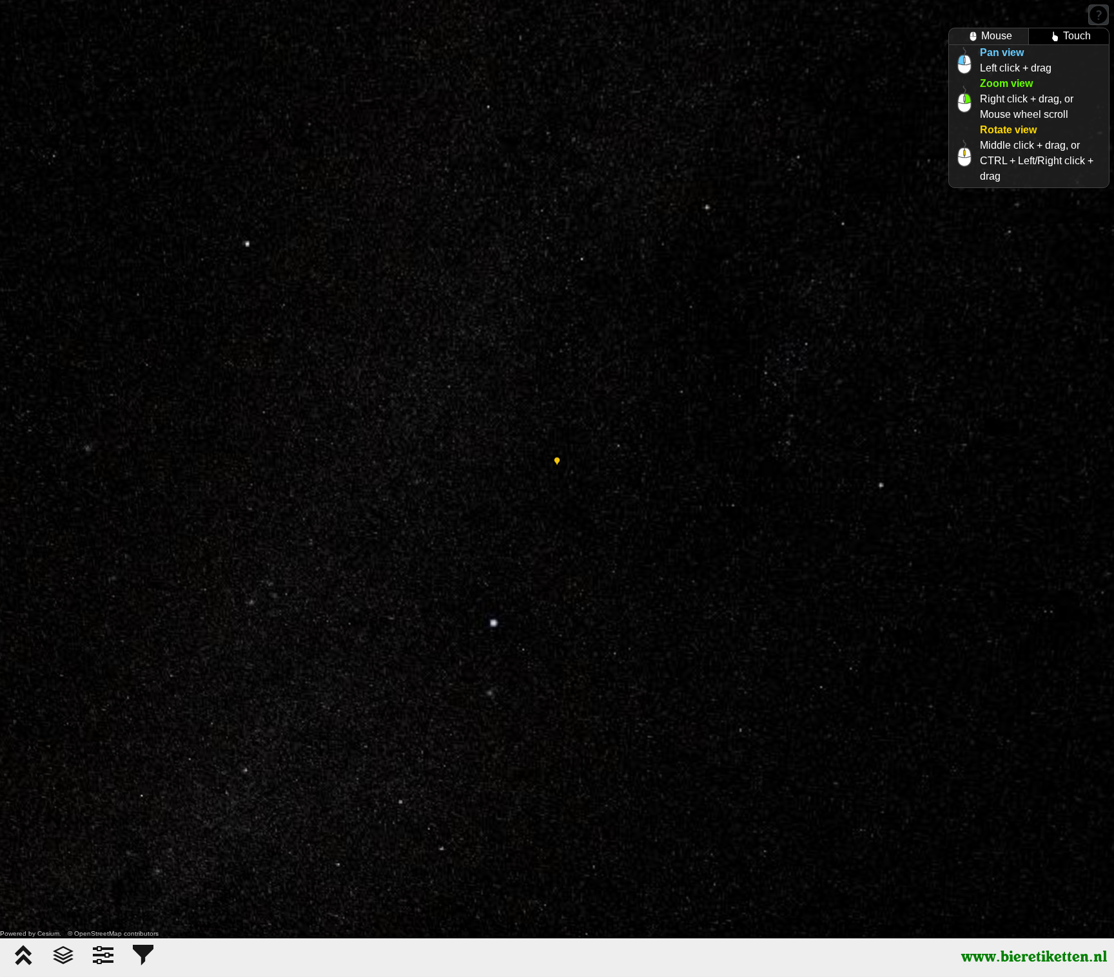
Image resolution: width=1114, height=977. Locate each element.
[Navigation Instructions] (1098, 15)
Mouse (996, 35)
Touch (1077, 35)
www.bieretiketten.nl (1034, 957)
